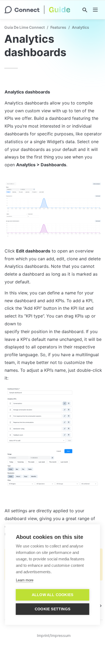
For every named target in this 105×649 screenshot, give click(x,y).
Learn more (24, 580)
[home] (37, 9)
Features (58, 27)
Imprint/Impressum (54, 635)
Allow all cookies (52, 595)
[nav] (95, 9)
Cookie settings (52, 609)
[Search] (85, 10)
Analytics (80, 27)
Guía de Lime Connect (24, 27)
